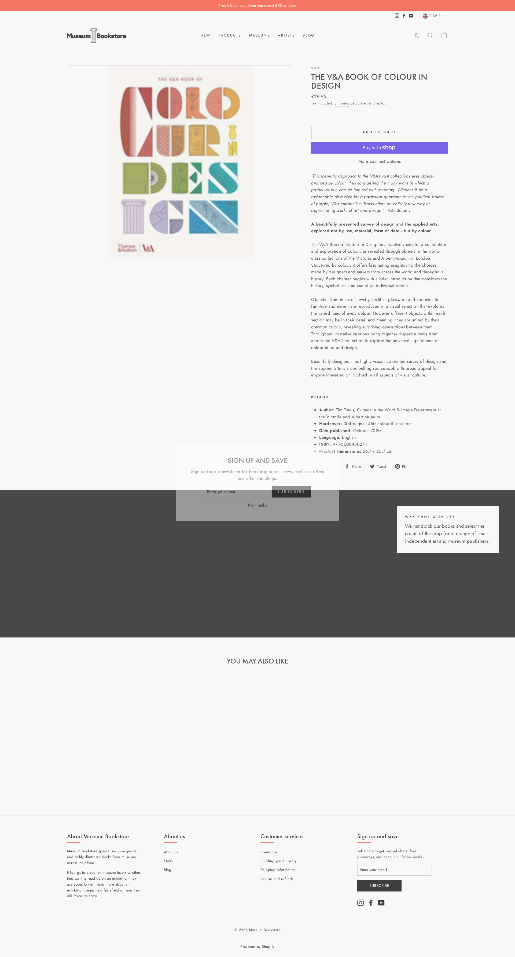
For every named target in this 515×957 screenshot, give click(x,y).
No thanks (257, 501)
